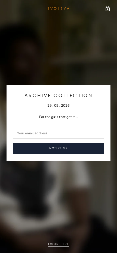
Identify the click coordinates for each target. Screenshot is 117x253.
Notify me (58, 148)
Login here (58, 244)
